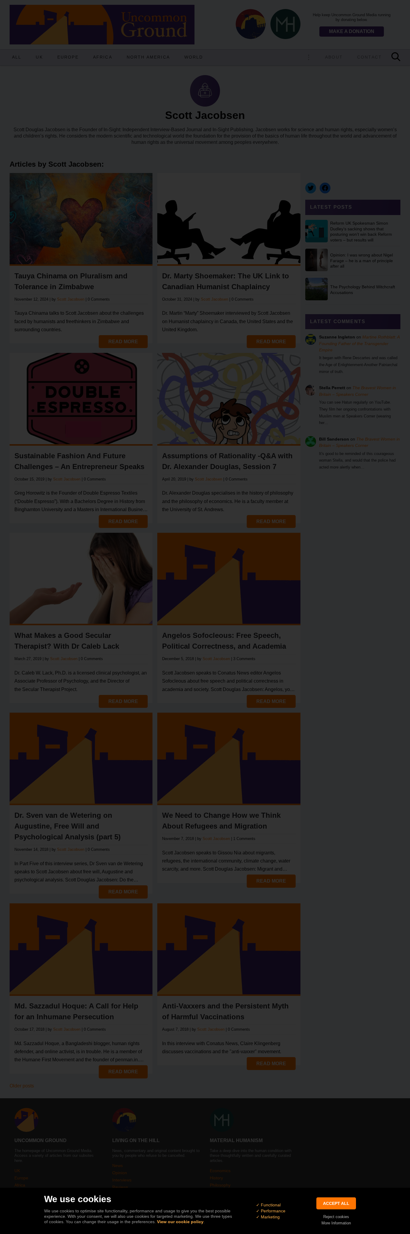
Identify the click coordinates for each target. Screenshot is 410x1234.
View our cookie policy (180, 1221)
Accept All (336, 1203)
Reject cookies (336, 1216)
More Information (336, 1223)
